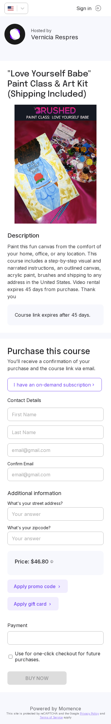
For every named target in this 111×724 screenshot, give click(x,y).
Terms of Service (51, 717)
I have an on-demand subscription (52, 385)
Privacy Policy (89, 713)
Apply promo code (35, 586)
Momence (70, 709)
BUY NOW (37, 678)
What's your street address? (35, 503)
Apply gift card (30, 604)
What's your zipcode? (29, 527)
